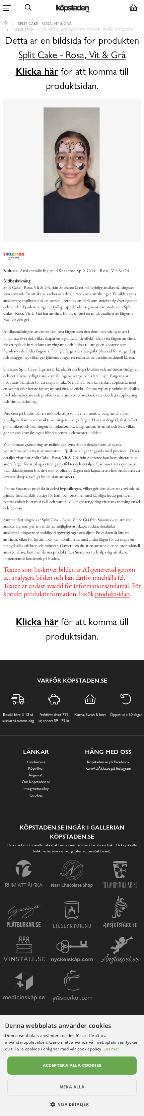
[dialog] (72, 1065)
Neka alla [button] (72, 1087)
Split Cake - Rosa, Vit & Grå (72, 55)
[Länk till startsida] (5, 23)
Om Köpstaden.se (36, 781)
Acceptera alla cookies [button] (72, 1065)
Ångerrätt (36, 775)
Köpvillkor (36, 768)
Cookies (36, 795)
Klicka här (37, 71)
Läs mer (111, 1049)
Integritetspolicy (36, 788)
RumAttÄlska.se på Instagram (108, 768)
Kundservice (36, 762)
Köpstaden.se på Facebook (108, 762)
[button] (72, 1104)
